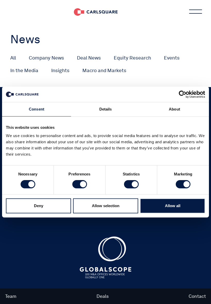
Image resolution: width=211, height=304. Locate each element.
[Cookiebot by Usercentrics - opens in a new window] (182, 94)
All (13, 58)
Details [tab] (105, 109)
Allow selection (105, 206)
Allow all (172, 206)
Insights (60, 70)
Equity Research (132, 58)
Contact (197, 296)
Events (172, 58)
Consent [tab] (36, 109)
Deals (102, 296)
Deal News (89, 58)
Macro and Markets (104, 70)
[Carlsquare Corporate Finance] (96, 11)
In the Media (24, 70)
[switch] (79, 184)
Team (10, 296)
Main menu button (195, 11)
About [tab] (174, 109)
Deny (38, 206)
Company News (46, 58)
